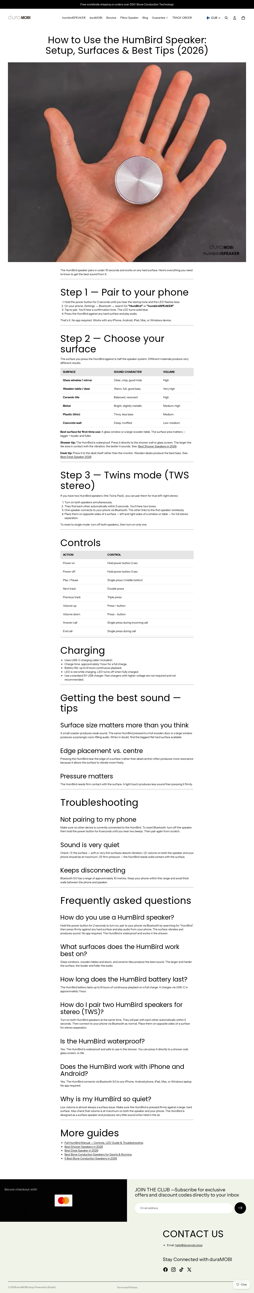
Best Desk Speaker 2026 (75, 457)
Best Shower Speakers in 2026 (157, 446)
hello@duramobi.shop (188, 1245)
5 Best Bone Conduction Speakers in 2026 (90, 1158)
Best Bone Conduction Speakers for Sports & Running (98, 1154)
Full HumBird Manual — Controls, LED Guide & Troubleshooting (103, 1143)
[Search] (226, 17)
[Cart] (243, 17)
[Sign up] (240, 1208)
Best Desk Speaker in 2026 (81, 1150)
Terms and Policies (127, 1287)
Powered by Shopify (45, 1287)
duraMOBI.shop (24, 1287)
